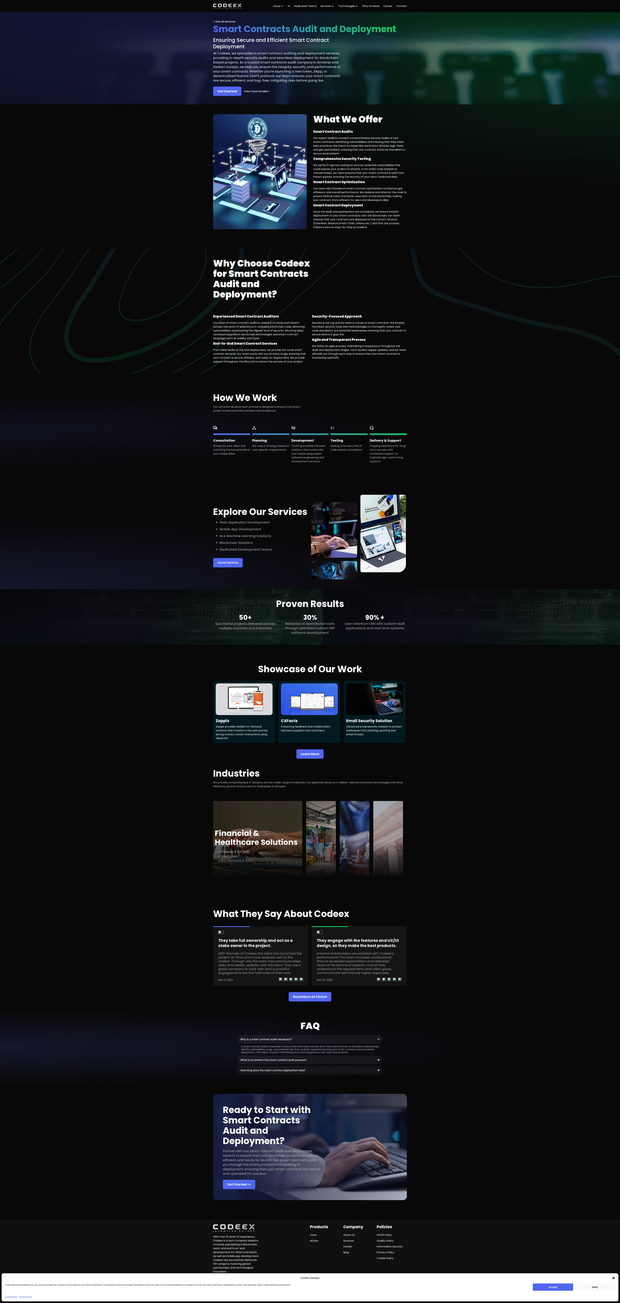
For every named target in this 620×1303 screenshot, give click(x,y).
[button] (613, 1278)
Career (387, 6)
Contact (401, 6)
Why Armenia (370, 6)
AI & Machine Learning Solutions (245, 536)
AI (289, 6)
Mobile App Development (240, 529)
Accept (553, 1287)
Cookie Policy (11, 1296)
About (277, 6)
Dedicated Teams (305, 6)
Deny (595, 1287)
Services (325, 6)
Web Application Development (245, 522)
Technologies (346, 6)
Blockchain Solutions (236, 542)
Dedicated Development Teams (246, 549)
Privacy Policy (25, 1296)
